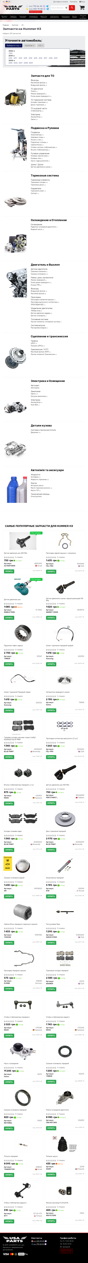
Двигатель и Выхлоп (45, 264)
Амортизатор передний (55, 878)
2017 (45, 58)
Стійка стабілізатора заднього (15, 1203)
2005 (10, 63)
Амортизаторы (36, 135)
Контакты (73, 2)
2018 (50, 58)
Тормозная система (45, 175)
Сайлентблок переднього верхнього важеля (20, 924)
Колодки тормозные (38, 102)
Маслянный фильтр (38, 83)
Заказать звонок (66, 1249)
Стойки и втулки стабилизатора (43, 147)
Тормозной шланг (37, 191)
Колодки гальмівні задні (13, 831)
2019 (55, 58)
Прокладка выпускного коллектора (44, 302)
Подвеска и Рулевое (45, 128)
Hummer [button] (29, 45)
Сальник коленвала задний (14, 878)
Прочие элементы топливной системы (45, 322)
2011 (15, 58)
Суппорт (34, 193)
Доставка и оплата (60, 2)
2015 (35, 58)
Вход (83, 2)
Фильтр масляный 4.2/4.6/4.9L (57, 1203)
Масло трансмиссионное (40, 488)
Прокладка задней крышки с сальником (61, 553)
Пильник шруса (52, 1156)
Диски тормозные (37, 105)
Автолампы (35, 388)
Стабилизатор (36, 111)
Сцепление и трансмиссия (49, 336)
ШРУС (33, 343)
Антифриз (35, 477)
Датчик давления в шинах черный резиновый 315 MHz (64, 600)
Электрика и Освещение (48, 381)
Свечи (33, 119)
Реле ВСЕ (34, 405)
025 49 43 (39, 1241)
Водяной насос (37, 229)
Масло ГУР (35, 490)
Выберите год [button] (13, 45)
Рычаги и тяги (36, 140)
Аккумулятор (36, 117)
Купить (9, 571)
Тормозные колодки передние (57, 971)
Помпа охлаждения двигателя (57, 1110)
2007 (20, 63)
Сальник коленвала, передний (57, 1064)
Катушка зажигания (38, 396)
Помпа (33, 91)
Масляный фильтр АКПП (40, 352)
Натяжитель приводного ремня (57, 692)
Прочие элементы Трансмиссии (43, 354)
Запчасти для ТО (42, 75)
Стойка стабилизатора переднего (17, 1017)
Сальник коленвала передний (15, 1110)
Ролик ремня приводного (40, 96)
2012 (20, 58)
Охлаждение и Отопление (49, 220)
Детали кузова (41, 425)
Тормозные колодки (38, 182)
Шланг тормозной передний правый (59, 646)
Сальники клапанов (38, 271)
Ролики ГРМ (35, 285)
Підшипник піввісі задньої (13, 646)
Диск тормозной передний (56, 831)
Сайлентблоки (36, 145)
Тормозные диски (37, 185)
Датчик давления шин (12, 600)
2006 (16, 63)
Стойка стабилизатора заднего (58, 1017)
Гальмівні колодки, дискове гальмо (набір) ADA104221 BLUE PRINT (20, 739)
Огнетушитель (36, 496)
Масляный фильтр (38, 294)
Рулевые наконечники (39, 156)
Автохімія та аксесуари (47, 470)
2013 (25, 58)
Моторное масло (37, 486)
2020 (10, 53)
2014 (30, 58)
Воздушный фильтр (38, 85)
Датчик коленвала (38, 316)
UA (9, 2)
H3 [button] (40, 45)
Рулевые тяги (36, 158)
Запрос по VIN (66, 1252)
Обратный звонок (36, 12)
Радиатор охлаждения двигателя (43, 227)
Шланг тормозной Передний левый (17, 692)
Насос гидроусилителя (40, 161)
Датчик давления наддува (41, 313)
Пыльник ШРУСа (37, 346)
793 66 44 (36, 6)
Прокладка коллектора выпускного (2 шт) (62, 739)
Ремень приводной (38, 94)
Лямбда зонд (36, 311)
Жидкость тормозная (39, 480)
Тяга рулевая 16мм (53, 924)
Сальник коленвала (38, 274)
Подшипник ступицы (39, 142)
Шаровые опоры (37, 137)
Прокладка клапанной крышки (42, 300)
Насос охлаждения (11, 1064)
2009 (31, 63)
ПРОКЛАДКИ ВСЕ (37, 305)
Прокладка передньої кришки (15, 971)
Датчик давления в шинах (41, 167)
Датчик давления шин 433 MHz (15, 553)
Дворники (35, 432)
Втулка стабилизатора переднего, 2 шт (19, 785)
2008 (26, 63)
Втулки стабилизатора (39, 150)
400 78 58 (36, 9)
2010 (10, 58)
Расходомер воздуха (39, 328)
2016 (40, 58)
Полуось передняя (11, 1156)
